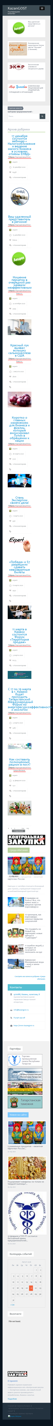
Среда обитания (19, 770)
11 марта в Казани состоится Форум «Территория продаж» (19, 635)
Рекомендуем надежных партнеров (20, 1413)
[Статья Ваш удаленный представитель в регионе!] (18, 259)
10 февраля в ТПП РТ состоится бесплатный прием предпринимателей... (22, 1238)
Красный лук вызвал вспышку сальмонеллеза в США (19, 350)
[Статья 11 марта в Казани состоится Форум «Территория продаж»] (19, 675)
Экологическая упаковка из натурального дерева (35, 67)
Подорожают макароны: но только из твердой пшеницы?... (26, 1182)
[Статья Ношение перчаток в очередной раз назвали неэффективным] (19, 327)
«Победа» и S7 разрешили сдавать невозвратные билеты (19, 567)
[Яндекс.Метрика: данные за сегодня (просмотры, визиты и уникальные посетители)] (14, 1416)
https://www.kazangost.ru (24, 1026)
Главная (19, 1406)
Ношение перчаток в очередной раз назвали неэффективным (20, 282)
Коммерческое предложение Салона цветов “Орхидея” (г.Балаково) (36, 46)
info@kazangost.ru (21, 1010)
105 (27, 828)
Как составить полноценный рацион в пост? (19, 761)
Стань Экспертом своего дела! (19, 500)
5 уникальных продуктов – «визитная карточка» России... (25, 1147)
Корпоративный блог (23, 157)
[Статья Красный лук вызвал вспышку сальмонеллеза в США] (19, 399)
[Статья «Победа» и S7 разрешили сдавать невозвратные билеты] (19, 612)
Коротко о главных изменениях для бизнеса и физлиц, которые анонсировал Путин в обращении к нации (19, 429)
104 (22, 828)
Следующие (18, 831)
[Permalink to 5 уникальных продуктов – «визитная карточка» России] (26, 866)
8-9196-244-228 (19, 1018)
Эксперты (27, 1406)
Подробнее (12, 1399)
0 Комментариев (19, 177)
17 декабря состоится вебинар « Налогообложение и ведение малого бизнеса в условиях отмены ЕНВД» (21, 145)
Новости (19, 294)
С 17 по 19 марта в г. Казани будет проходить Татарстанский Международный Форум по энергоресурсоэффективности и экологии (30, 699)
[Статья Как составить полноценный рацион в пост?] (19, 808)
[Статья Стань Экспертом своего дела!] (19, 544)
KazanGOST (17, 8)
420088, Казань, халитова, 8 (27, 994)
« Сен (12, 1305)
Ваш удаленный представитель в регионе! (34, 24)
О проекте (11, 1406)
